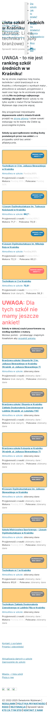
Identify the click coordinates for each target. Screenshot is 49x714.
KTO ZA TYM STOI (12, 710)
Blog (32, 43)
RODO (5, 707)
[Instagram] (31, 49)
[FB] (31, 53)
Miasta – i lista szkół (12, 674)
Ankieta (34, 33)
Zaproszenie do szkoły (13, 662)
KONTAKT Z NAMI (33, 710)
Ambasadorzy (37, 36)
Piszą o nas (8, 677)
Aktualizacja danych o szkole (17, 658)
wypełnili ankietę (26, 338)
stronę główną (21, 118)
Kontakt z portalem (12, 643)
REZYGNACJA (18, 707)
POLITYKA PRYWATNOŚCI (31, 703)
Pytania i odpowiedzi (13, 646)
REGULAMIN (8, 703)
